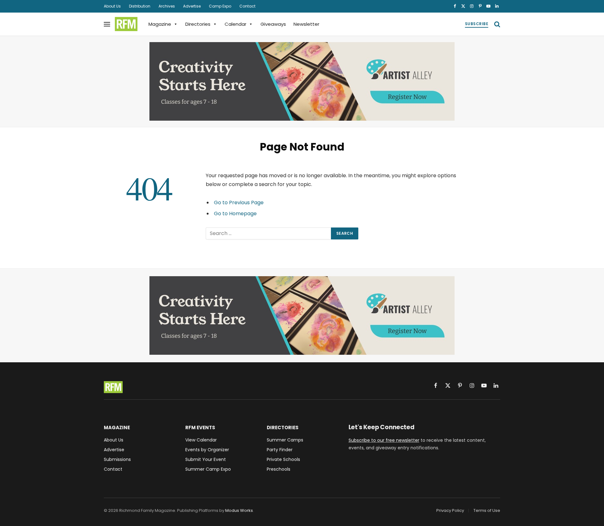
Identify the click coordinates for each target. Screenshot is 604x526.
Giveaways (273, 24)
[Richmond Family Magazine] (126, 24)
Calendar (235, 24)
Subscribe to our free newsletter (384, 440)
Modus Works (239, 510)
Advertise (192, 6)
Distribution (139, 6)
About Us (112, 6)
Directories (197, 24)
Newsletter (306, 24)
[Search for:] (269, 233)
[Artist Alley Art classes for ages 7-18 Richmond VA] (302, 81)
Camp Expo (220, 6)
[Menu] (107, 24)
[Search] (496, 24)
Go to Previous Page (239, 202)
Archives (167, 6)
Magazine (159, 24)
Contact (247, 6)
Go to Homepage (235, 213)
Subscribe (476, 23)
